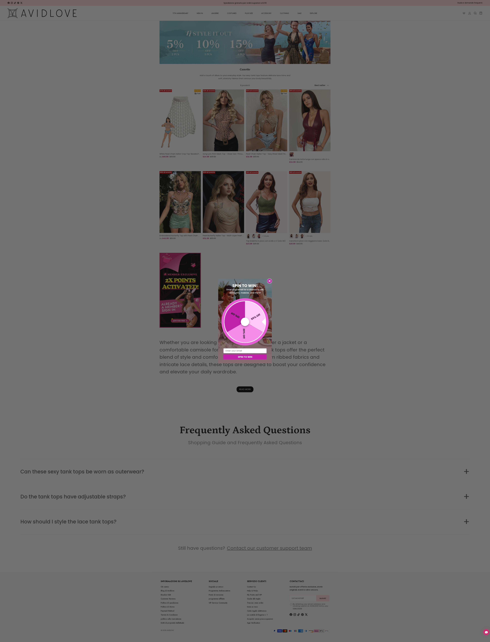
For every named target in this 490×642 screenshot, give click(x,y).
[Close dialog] (269, 281)
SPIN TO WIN (245, 356)
